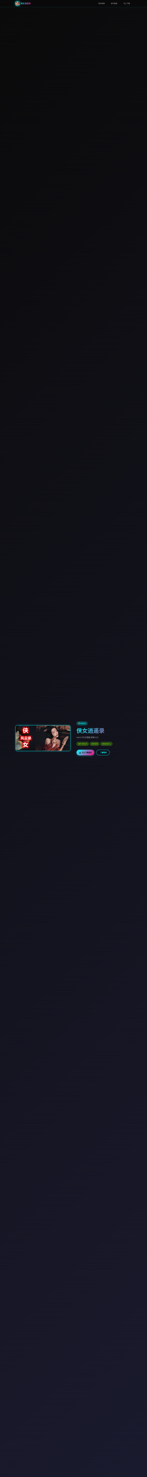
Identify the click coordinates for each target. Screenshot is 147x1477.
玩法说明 (101, 3)
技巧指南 (114, 3)
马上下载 (127, 3)
